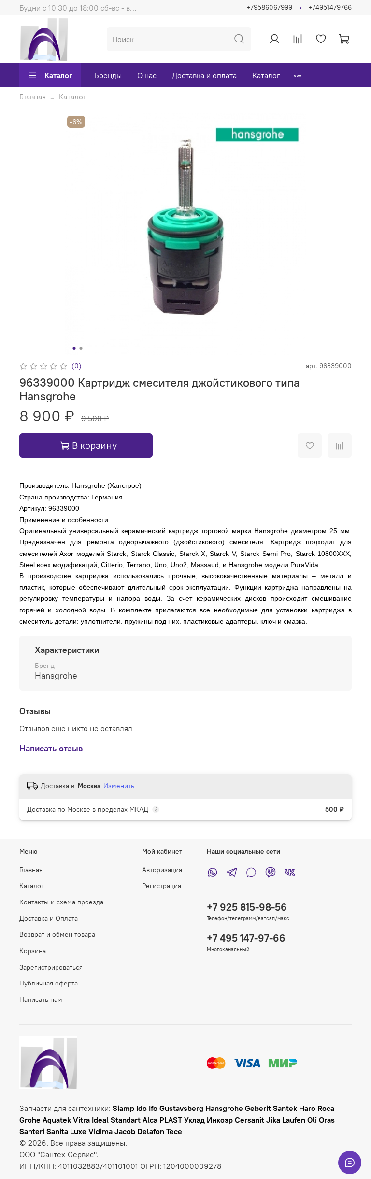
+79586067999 (269, 7)
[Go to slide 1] (74, 348)
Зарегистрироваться (51, 967)
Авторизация (162, 869)
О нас (147, 75)
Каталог (58, 75)
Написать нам (40, 999)
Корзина (32, 950)
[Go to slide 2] (81, 348)
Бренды (108, 75)
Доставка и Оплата (48, 918)
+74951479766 (330, 7)
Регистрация (161, 885)
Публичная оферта (48, 983)
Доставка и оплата (204, 75)
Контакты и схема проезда (61, 902)
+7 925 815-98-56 (247, 907)
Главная (32, 96)
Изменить (118, 785)
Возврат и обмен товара (57, 934)
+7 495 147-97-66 (246, 937)
